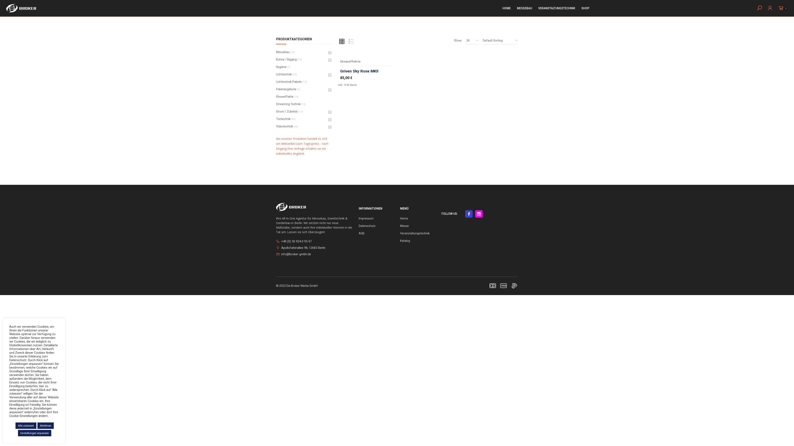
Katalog (405, 240)
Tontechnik (283, 119)
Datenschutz (367, 226)
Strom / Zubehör (287, 111)
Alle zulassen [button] (26, 425)
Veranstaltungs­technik (556, 8)
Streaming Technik (288, 104)
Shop (585, 8)
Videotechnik (284, 126)
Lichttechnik (284, 74)
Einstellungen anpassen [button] (34, 433)
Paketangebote (286, 89)
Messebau (524, 8)
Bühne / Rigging (286, 59)
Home (506, 8)
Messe (404, 226)
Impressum (366, 218)
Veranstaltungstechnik (415, 233)
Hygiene (281, 67)
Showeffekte (284, 96)
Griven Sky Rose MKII (359, 71)
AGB (362, 233)
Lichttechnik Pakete (289, 81)
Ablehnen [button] (45, 425)
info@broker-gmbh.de (296, 254)
